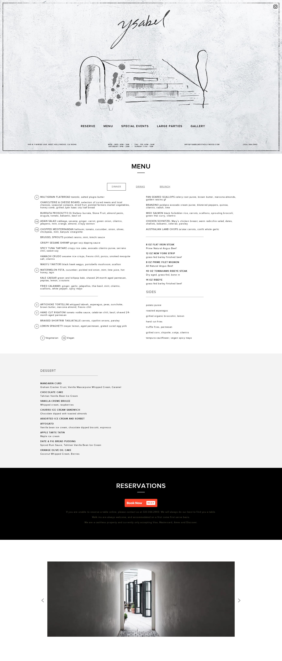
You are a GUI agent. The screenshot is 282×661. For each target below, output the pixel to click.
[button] (141, 503)
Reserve (88, 126)
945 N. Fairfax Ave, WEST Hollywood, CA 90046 (52, 145)
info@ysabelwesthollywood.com (201, 145)
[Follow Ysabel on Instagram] (275, 7)
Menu (108, 126)
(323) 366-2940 (250, 145)
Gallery (198, 126)
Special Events (135, 126)
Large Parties (169, 126)
